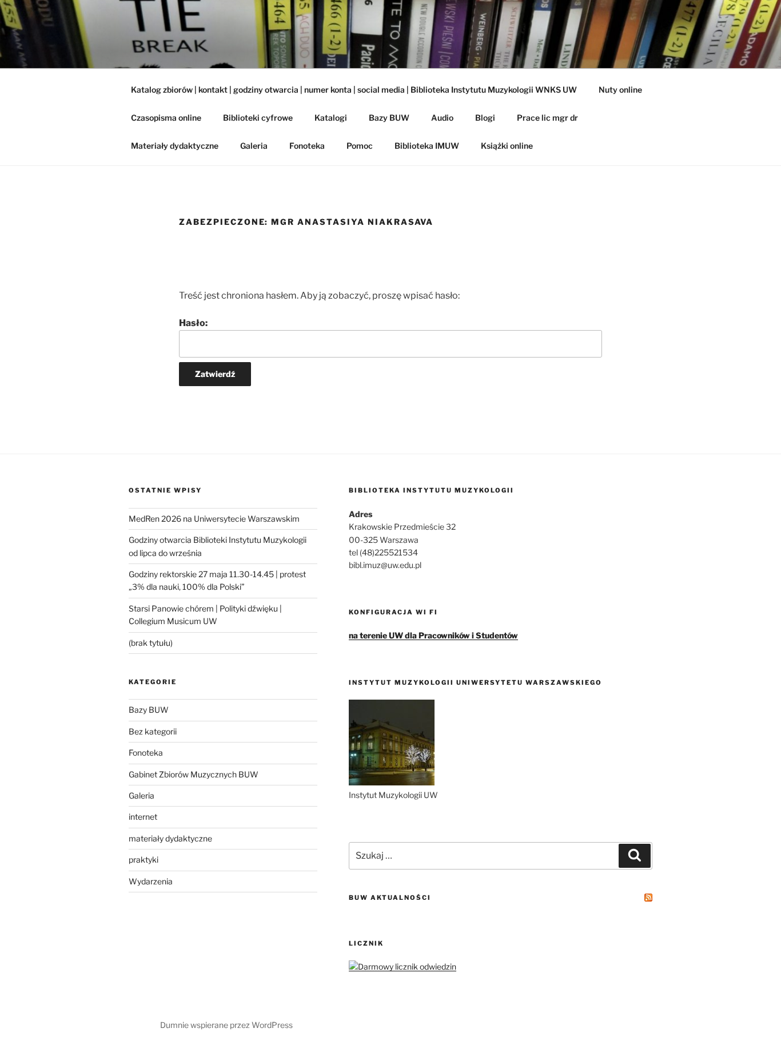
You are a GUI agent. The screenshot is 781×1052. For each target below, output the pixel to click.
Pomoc (359, 145)
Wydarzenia (151, 881)
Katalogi (330, 117)
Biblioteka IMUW (427, 145)
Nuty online (620, 89)
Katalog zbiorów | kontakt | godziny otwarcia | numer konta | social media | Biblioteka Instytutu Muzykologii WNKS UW (354, 89)
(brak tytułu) (151, 643)
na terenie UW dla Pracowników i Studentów (433, 635)
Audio (442, 117)
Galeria (254, 145)
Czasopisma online (166, 117)
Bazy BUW (389, 117)
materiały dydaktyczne (170, 838)
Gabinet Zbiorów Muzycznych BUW (193, 774)
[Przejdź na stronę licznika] (402, 966)
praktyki (143, 859)
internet (143, 816)
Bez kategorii (153, 731)
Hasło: (193, 322)
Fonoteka (307, 145)
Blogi (485, 117)
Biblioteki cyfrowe (258, 117)
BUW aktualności (390, 898)
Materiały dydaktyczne (174, 145)
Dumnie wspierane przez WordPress (226, 1025)
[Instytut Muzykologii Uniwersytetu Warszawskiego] (392, 782)
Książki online (507, 145)
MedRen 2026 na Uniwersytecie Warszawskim (214, 518)
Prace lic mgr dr (547, 117)
